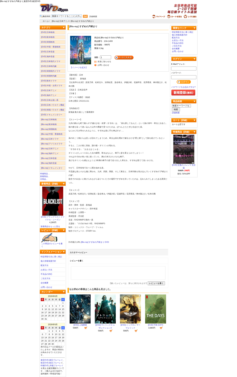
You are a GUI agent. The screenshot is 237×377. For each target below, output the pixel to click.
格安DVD (45, 363)
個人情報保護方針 (48, 261)
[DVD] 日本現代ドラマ (50, 61)
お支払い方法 (46, 270)
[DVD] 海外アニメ (48, 95)
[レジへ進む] (191, 17)
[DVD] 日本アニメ (48, 90)
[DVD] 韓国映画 (47, 42)
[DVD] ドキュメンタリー (51, 115)
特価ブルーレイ (56, 365)
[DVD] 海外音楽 (47, 56)
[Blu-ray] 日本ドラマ (50, 139)
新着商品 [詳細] (49, 183)
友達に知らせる (104, 61)
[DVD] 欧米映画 (47, 37)
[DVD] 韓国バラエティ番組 (52, 110)
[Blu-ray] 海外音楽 (49, 163)
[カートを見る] (175, 17)
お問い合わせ (46, 287)
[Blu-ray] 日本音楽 (49, 158)
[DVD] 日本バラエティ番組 (52, 105)
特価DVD (45, 365)
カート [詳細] (180, 120)
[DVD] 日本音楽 (47, 52)
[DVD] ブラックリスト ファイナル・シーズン (52, 218)
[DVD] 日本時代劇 (48, 66)
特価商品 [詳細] (181, 132)
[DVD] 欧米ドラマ (48, 81)
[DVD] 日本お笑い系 (49, 100)
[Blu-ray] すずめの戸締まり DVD (95, 242)
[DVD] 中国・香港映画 (50, 47)
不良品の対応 (46, 274)
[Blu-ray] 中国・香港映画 (51, 134)
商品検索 (177, 101)
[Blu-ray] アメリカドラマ (51, 144)
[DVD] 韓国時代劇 (48, 76)
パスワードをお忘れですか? (183, 87)
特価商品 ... (45, 174)
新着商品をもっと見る (50, 226)
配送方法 (44, 265)
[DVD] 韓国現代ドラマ (50, 71)
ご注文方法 (45, 278)
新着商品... (44, 176)
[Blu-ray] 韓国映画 (49, 129)
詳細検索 (93, 16)
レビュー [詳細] (49, 230)
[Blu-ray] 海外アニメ (50, 153)
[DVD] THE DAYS (155, 325)
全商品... (43, 179)
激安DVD (45, 360)
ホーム (46, 21)
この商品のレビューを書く (52, 244)
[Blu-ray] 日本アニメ (60, 21)
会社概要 (44, 283)
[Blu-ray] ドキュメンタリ (51, 168)
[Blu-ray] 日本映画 (49, 119)
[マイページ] (159, 17)
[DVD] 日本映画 (47, 32)
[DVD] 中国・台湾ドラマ (51, 85)
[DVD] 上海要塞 (80, 325)
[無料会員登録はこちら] (183, 95)
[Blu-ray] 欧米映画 (49, 124)
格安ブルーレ (55, 363)
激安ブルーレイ (56, 360)
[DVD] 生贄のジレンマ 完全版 (184, 166)
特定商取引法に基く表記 (51, 257)
